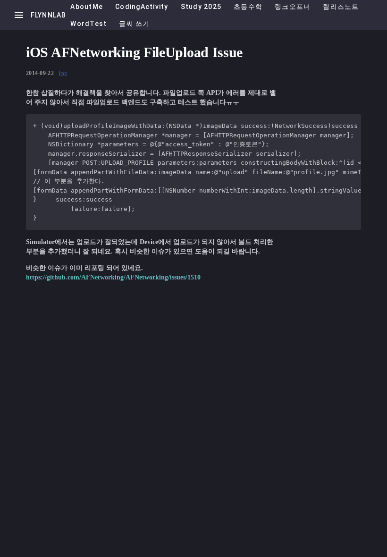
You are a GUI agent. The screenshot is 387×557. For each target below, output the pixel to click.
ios (63, 73)
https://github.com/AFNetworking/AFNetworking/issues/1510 (113, 277)
